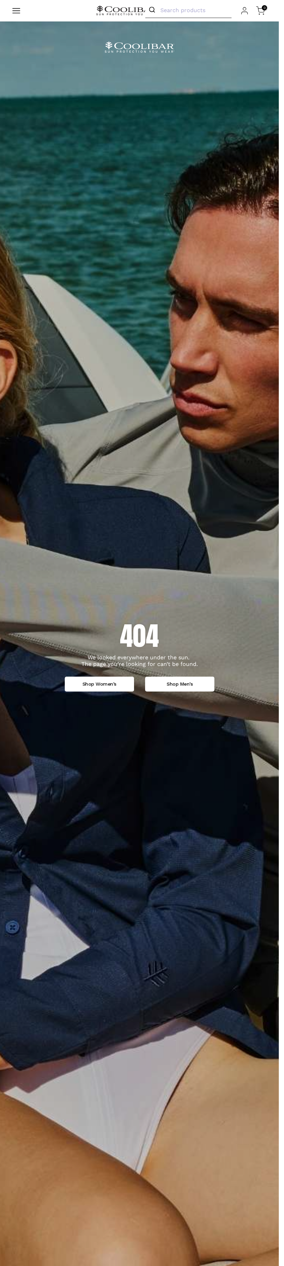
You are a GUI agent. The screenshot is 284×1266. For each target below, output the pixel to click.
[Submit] (152, 10)
